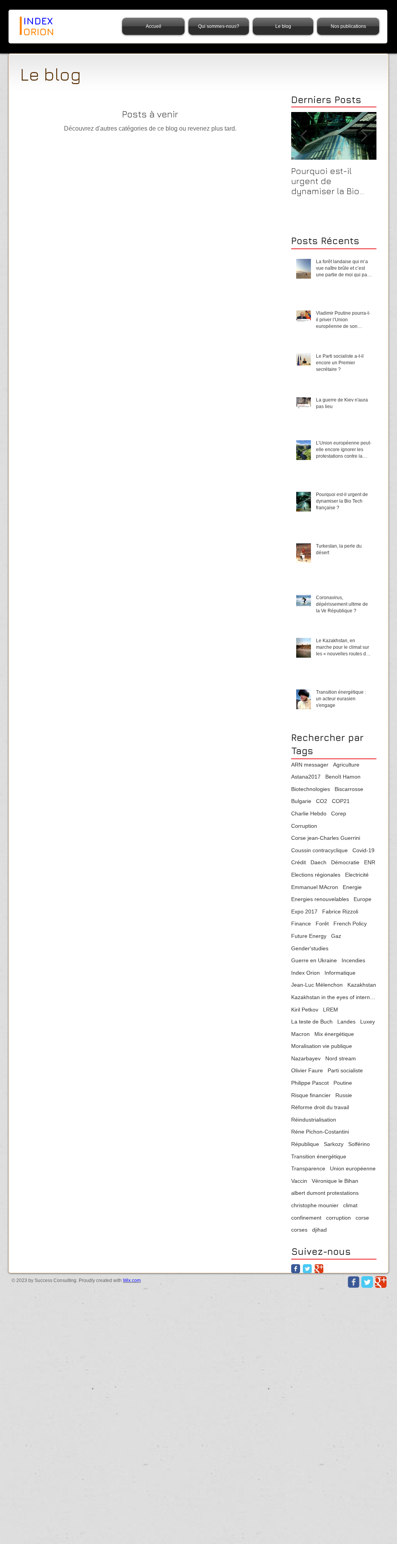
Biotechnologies (310, 789)
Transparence (308, 1168)
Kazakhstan (361, 985)
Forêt (322, 923)
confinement (306, 1218)
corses (299, 1230)
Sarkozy (333, 1144)
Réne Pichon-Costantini (320, 1132)
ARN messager (309, 765)
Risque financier (311, 1095)
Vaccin (299, 1181)
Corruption (304, 826)
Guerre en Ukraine (314, 960)
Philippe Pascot (310, 1083)
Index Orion (305, 973)
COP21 (341, 801)
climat (350, 1205)
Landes (346, 1021)
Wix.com (132, 1280)
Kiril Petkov (304, 1009)
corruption (338, 1218)
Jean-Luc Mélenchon (317, 985)
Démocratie (345, 862)
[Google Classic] (318, 1268)
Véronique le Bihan (335, 1181)
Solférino (359, 1144)
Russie (343, 1095)
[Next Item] (364, 136)
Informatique (340, 973)
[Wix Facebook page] (353, 1282)
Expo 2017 (304, 911)
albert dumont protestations (325, 1193)
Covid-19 (363, 850)
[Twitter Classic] (307, 1268)
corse (362, 1218)
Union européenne (353, 1168)
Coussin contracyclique (319, 850)
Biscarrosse (349, 789)
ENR (369, 862)
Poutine (342, 1083)
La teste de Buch (312, 1021)
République (305, 1144)
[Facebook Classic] (295, 1268)
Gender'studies (309, 948)
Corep (338, 813)
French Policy (350, 923)
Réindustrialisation (313, 1120)
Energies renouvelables (320, 899)
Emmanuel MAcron (314, 887)
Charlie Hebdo (308, 813)
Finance (301, 923)
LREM (330, 1009)
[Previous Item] (303, 136)
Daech (318, 862)
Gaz (336, 936)
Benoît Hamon (343, 777)
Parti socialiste (345, 1070)
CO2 (321, 801)
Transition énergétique (318, 1156)
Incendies (353, 960)
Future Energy (308, 936)
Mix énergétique (334, 1034)
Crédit (298, 862)
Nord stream (340, 1058)
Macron (300, 1034)
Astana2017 (306, 777)
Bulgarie (301, 801)
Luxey (367, 1021)
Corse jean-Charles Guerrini (325, 838)
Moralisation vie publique (321, 1046)
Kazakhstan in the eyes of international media (333, 997)
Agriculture (346, 765)
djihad (319, 1230)
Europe (362, 899)
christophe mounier (314, 1205)
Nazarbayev (306, 1058)
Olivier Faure (307, 1070)
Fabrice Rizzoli (340, 911)
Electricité (357, 875)
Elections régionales (315, 875)
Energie (352, 887)
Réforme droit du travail (320, 1107)
